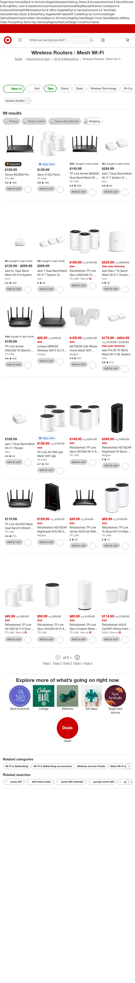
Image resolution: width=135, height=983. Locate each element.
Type (50, 88)
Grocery (43, 6)
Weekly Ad (116, 18)
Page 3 (67, 663)
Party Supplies (47, 14)
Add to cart (14, 188)
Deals (12, 18)
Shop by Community (94, 14)
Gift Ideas (63, 14)
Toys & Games (77, 10)
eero (104, 181)
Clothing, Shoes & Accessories (86, 2)
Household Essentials (61, 6)
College (48, 2)
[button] (13, 164)
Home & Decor (114, 2)
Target (18, 59)
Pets (14, 10)
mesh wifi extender (72, 781)
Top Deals (80, 18)
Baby (78, 6)
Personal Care (99, 6)
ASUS (105, 632)
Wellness (31, 10)
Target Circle (77, 22)
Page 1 (47, 663)
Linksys (41, 354)
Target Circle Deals (98, 18)
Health (21, 10)
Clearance (23, 18)
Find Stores (92, 22)
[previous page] (58, 657)
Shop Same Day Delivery (31, 22)
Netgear (74, 354)
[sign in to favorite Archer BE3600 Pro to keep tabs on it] (27, 189)
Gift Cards (75, 14)
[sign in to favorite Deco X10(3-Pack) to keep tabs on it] (60, 189)
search (91, 40)
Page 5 (87, 663)
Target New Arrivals (12, 2)
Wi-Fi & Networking (66, 59)
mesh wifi (16, 781)
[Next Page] (128, 89)
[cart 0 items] (127, 40)
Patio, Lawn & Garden (24, 6)
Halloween (60, 2)
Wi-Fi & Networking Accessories (53, 766)
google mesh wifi (104, 781)
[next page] (77, 657)
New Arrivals (37, 18)
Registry (52, 22)
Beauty (86, 6)
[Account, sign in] (110, 40)
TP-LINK (9, 178)
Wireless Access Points (91, 766)
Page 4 (77, 663)
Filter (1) (16, 89)
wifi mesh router (41, 781)
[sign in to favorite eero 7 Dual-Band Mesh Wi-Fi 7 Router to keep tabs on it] (27, 462)
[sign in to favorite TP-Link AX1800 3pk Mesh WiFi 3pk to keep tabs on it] (60, 470)
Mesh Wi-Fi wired (120, 766)
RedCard (63, 22)
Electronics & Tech (97, 10)
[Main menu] (20, 40)
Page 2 (57, 663)
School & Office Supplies (52, 10)
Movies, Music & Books (23, 14)
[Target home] (8, 40)
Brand (65, 88)
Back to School (33, 2)
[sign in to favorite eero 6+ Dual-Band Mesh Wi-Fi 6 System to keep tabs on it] (27, 289)
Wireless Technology (104, 88)
